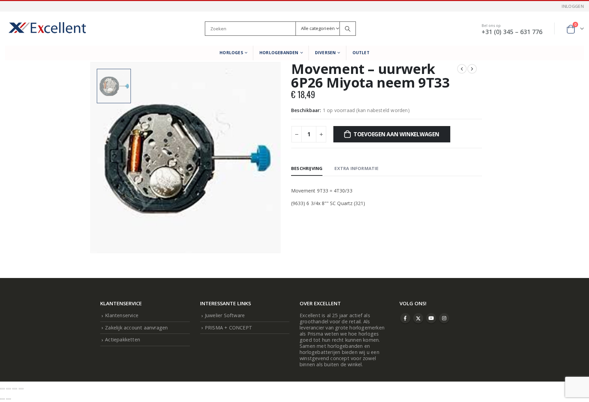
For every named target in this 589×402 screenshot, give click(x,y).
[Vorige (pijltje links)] (2, 399)
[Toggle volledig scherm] (8, 388)
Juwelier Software (225, 315)
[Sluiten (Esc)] (21, 388)
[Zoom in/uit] (2, 388)
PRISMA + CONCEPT (228, 327)
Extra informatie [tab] (356, 168)
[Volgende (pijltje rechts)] (8, 399)
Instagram (444, 318)
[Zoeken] (348, 28)
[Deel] (14, 388)
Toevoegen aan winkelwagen (396, 134)
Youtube (431, 318)
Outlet (360, 53)
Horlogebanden (279, 53)
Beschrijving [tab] (306, 168)
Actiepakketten (122, 339)
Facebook (405, 318)
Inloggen (573, 6)
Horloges (231, 53)
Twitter (418, 318)
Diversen (325, 53)
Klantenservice (121, 315)
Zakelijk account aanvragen (136, 327)
